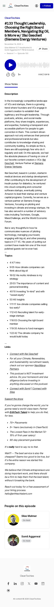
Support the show (14, 398)
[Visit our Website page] (42, 583)
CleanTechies (21, 5)
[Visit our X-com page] (29, 583)
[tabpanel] (27, 295)
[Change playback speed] (19, 74)
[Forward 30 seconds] (13, 74)
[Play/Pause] (10, 65)
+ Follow (46, 5)
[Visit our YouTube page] (36, 583)
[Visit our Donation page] (8, 590)
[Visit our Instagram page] (22, 583)
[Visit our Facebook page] (8, 583)
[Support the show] (36, 6)
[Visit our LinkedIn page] (15, 583)
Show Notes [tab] (11, 84)
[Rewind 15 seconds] (8, 74)
